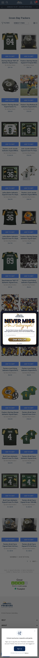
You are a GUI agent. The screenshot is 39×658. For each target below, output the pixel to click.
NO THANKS (19, 343)
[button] (19, 339)
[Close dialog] (37, 311)
